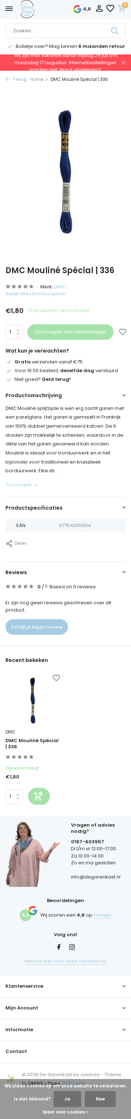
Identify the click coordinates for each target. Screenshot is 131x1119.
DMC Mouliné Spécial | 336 (32, 744)
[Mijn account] (99, 9)
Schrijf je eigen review (37, 627)
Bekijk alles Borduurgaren (35, 293)
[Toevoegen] (39, 796)
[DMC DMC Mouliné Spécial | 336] (32, 700)
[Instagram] (72, 947)
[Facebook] (59, 947)
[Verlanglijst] (110, 9)
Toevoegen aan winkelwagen (70, 331)
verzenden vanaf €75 (49, 361)
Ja (67, 1099)
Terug (19, 79)
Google (102, 915)
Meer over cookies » (65, 1112)
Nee (100, 1099)
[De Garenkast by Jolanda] (43, 9)
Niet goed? (43, 379)
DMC (59, 286)
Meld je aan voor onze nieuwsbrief (65, 961)
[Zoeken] (115, 30)
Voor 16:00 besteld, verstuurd (66, 370)
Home (36, 79)
